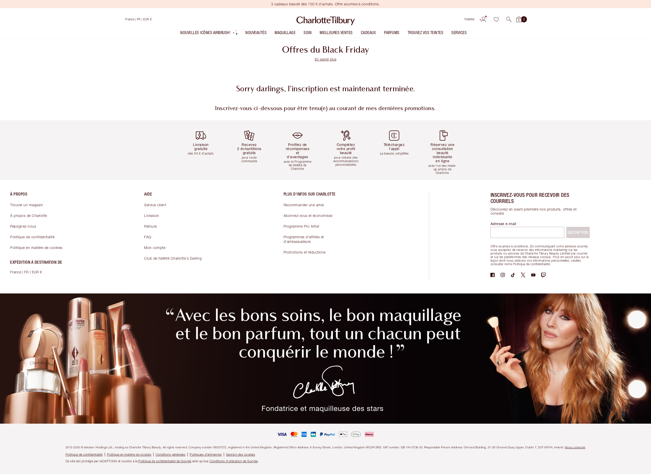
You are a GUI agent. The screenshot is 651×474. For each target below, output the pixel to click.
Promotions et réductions (305, 252)
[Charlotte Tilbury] (325, 19)
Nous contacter (575, 447)
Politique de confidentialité (32, 237)
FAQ (147, 237)
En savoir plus (325, 59)
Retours (150, 226)
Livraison (151, 215)
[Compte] (483, 19)
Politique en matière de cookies (36, 247)
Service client (155, 205)
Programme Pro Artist (301, 226)
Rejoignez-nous (23, 226)
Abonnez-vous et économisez (308, 215)
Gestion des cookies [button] (240, 454)
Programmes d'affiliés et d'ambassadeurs (304, 239)
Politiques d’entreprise (206, 454)
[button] (509, 19)
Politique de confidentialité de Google (164, 461)
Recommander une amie (304, 205)
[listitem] (209, 33)
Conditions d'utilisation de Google (234, 461)
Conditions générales (170, 454)
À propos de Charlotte (28, 215)
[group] (205, 150)
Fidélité (470, 19)
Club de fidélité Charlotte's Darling (173, 258)
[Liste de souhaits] (496, 19)
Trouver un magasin (26, 205)
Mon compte (154, 247)
